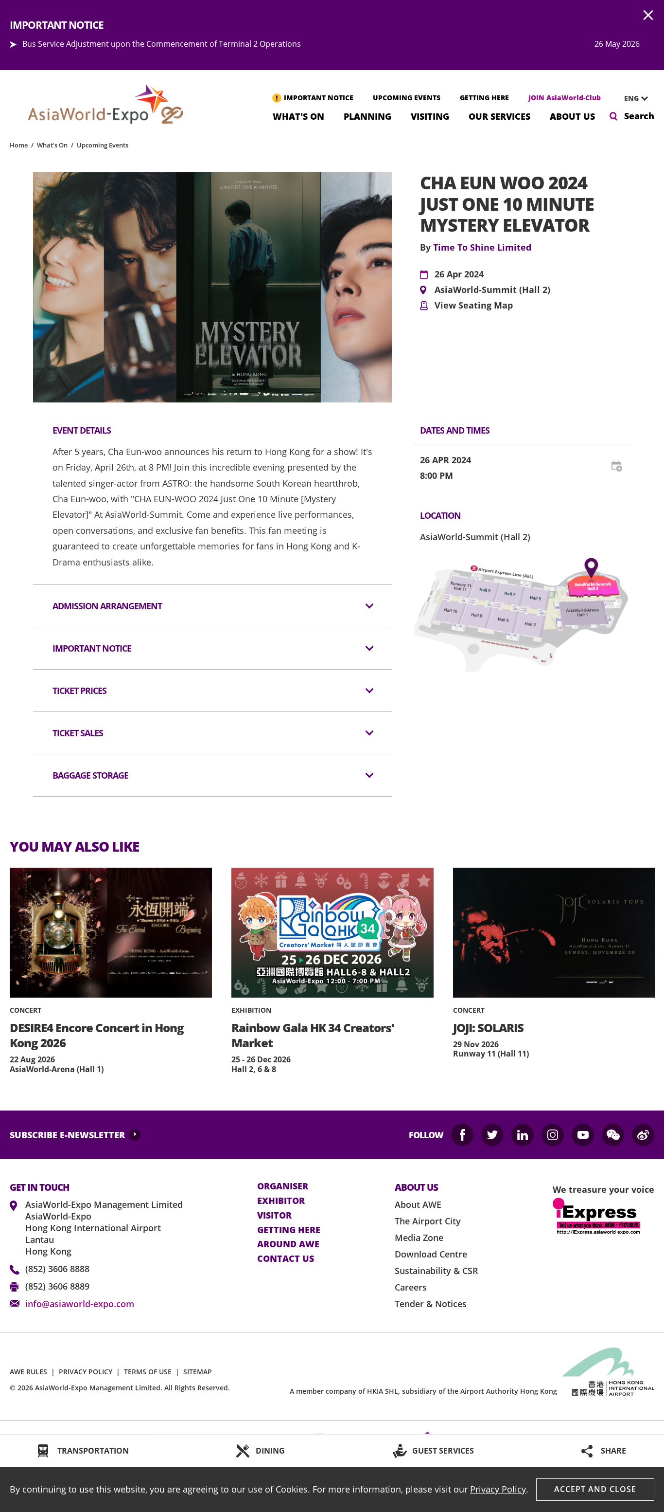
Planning (367, 115)
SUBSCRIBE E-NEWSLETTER (67, 1134)
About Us (572, 115)
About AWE (418, 1204)
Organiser (282, 1186)
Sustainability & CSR (436, 1270)
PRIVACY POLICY (85, 1371)
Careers (411, 1287)
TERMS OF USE (148, 1371)
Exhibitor (281, 1201)
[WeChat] (613, 1135)
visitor (274, 1216)
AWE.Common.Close (648, 15)
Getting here (288, 1230)
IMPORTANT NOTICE (318, 97)
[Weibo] (643, 1135)
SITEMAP (197, 1371)
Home (19, 145)
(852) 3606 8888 (57, 1269)
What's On (298, 115)
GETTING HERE (484, 97)
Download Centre (431, 1254)
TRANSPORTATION (93, 1450)
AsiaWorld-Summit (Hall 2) (492, 290)
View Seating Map (474, 305)
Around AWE (288, 1244)
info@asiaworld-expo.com (79, 1304)
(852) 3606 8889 (57, 1286)
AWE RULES (28, 1371)
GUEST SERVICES (443, 1450)
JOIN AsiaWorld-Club (564, 97)
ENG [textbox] (631, 98)
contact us (285, 1259)
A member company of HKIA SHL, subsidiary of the (423, 1391)
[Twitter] (492, 1135)
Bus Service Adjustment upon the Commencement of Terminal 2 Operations (161, 43)
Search (639, 116)
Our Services (499, 115)
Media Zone (419, 1237)
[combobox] (632, 98)
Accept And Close (595, 1489)
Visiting (430, 115)
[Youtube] (583, 1135)
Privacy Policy (498, 1489)
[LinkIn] (522, 1135)
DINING (270, 1450)
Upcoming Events (102, 145)
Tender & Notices (431, 1304)
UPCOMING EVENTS (406, 97)
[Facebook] (462, 1135)
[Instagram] (553, 1135)
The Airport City (428, 1221)
